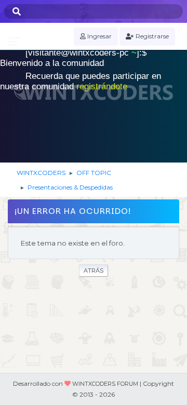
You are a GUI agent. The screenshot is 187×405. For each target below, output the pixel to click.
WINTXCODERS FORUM (105, 384)
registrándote (101, 86)
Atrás (93, 270)
